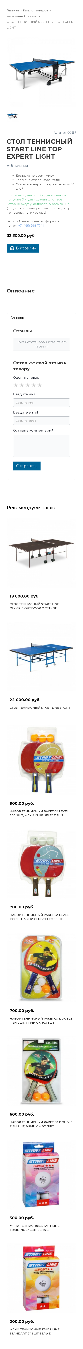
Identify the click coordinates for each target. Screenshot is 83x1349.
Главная (13, 10)
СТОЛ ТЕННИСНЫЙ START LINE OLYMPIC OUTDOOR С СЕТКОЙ (34, 606)
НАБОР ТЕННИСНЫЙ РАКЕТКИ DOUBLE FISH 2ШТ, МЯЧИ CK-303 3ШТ (41, 1020)
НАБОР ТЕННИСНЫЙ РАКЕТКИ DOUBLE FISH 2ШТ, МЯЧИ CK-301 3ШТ (41, 1124)
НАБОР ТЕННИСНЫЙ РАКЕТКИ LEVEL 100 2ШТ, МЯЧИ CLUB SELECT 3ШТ (39, 917)
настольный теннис (22, 16)
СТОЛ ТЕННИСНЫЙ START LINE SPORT (40, 707)
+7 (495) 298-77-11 (31, 225)
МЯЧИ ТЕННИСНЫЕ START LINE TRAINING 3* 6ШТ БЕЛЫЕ (34, 1228)
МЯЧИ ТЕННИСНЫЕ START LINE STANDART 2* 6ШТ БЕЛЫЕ (34, 1331)
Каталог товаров (35, 10)
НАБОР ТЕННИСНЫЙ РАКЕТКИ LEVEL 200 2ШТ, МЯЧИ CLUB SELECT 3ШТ (39, 813)
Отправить (26, 466)
